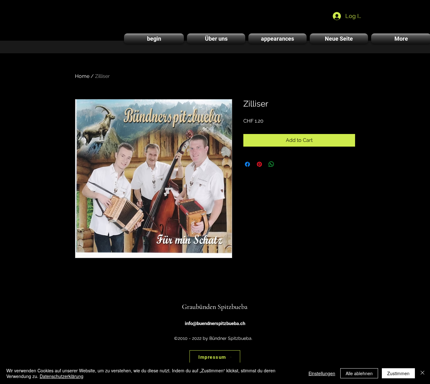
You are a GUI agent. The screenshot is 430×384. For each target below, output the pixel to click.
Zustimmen (398, 373)
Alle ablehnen (359, 373)
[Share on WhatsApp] (271, 164)
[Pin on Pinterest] (259, 164)
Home (82, 76)
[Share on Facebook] (247, 164)
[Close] (422, 373)
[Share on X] (283, 164)
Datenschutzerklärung (61, 376)
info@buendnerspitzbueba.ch (215, 323)
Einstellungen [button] (321, 373)
